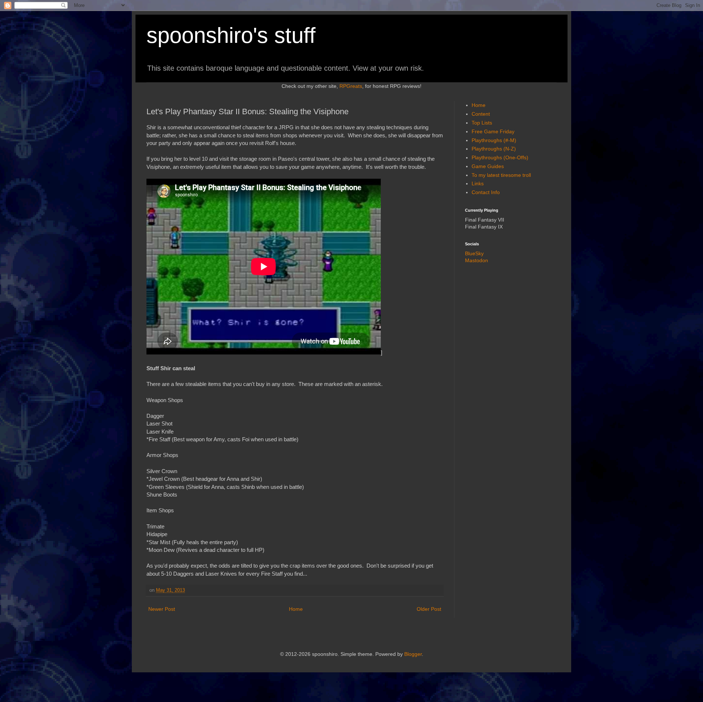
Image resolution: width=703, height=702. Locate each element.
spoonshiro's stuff (231, 35)
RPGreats (350, 86)
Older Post (429, 609)
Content (481, 114)
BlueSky (474, 253)
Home (296, 609)
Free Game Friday (493, 131)
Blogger (413, 654)
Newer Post (161, 609)
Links (478, 183)
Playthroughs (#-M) (494, 140)
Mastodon (476, 260)
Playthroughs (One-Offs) (500, 157)
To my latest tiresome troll (501, 175)
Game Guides (488, 166)
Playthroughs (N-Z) (494, 149)
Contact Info (486, 192)
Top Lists (482, 123)
